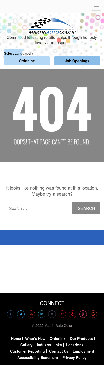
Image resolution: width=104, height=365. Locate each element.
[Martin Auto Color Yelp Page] (72, 314)
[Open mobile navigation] (96, 6)
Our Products (81, 338)
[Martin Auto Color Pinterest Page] (62, 314)
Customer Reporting (27, 351)
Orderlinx (27, 60)
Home (16, 338)
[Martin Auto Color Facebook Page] (10, 314)
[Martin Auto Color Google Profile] (93, 314)
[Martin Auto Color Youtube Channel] (31, 314)
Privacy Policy (74, 357)
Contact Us (58, 351)
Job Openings (77, 60)
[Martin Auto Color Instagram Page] (52, 314)
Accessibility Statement (37, 357)
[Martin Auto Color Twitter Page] (21, 314)
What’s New (35, 338)
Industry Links (49, 344)
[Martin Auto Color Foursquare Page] (83, 314)
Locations (75, 344)
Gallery (26, 344)
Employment (83, 351)
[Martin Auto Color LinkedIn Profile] (41, 314)
